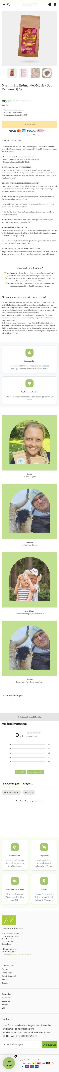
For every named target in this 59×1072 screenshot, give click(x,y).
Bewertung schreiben (35, 772)
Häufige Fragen (7, 973)
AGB (3, 1008)
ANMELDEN (49, 1044)
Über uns (5, 969)
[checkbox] (28, 792)
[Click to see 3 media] (35, 73)
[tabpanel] (29, 811)
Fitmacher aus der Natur (34, 1060)
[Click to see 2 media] (23, 73)
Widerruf (5, 1005)
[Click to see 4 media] (47, 73)
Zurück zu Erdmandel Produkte (30, 717)
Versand (28, 101)
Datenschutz (6, 998)
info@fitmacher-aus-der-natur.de (19, 954)
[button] (29, 744)
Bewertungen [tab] (11, 783)
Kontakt (5, 983)
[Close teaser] (15, 1056)
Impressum (6, 1001)
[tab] (28, 783)
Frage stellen (20, 772)
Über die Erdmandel (9, 976)
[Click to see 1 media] (12, 73)
